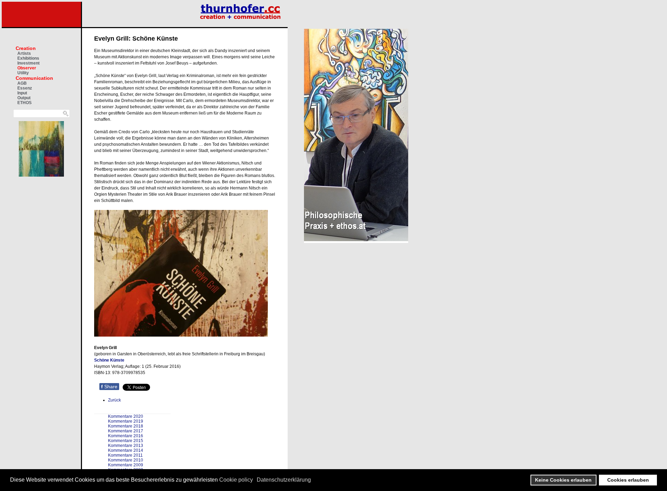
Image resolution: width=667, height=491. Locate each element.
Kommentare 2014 (125, 450)
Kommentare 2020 (125, 416)
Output (24, 97)
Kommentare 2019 (125, 421)
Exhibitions (28, 58)
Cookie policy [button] (236, 480)
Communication (34, 78)
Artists (24, 53)
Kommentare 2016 (125, 435)
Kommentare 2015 (125, 440)
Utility (23, 72)
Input (22, 93)
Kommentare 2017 (125, 431)
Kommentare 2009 (125, 465)
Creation (26, 48)
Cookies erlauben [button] (628, 480)
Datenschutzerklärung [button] (284, 480)
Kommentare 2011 (125, 455)
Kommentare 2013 (125, 445)
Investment (28, 63)
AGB (22, 83)
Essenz (24, 88)
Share (109, 386)
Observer (26, 68)
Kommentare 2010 (125, 460)
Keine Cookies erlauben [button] (563, 480)
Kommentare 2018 (125, 426)
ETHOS (24, 102)
